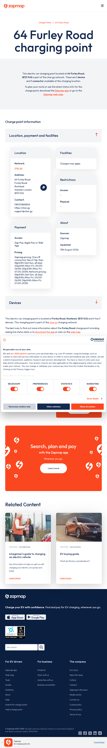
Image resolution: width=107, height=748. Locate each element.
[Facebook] (85, 733)
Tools (7, 680)
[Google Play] (36, 617)
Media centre (75, 694)
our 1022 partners (19, 353)
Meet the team (76, 675)
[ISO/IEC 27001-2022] (15, 632)
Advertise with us (45, 680)
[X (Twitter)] (90, 733)
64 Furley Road (62, 22)
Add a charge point (13, 709)
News (7, 694)
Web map (9, 675)
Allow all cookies (87, 407)
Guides (8, 685)
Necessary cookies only (19, 407)
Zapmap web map (53, 94)
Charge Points (45, 22)
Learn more (53, 468)
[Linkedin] (95, 733)
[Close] (2, 742)
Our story (74, 670)
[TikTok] (100, 733)
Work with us (43, 675)
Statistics (9, 690)
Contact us (74, 699)
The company (78, 661)
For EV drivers (13, 661)
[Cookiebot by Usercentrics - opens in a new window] (92, 340)
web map (75, 331)
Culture (73, 680)
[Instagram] (80, 733)
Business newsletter (46, 685)
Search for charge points (16, 704)
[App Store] (15, 617)
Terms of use (75, 714)
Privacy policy (76, 709)
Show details (93, 399)
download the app (45, 331)
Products (41, 670)
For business (44, 661)
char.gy (18, 168)
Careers (73, 685)
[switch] (40, 389)
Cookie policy (76, 704)
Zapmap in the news (79, 690)
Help (7, 699)
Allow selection (54, 407)
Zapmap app (62, 90)
